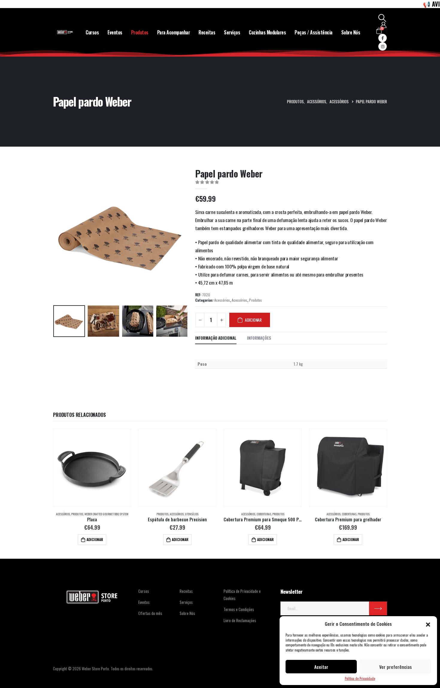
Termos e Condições (239, 609)
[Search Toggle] (382, 18)
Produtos (139, 32)
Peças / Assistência (314, 32)
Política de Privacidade (360, 678)
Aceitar (321, 666)
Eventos (114, 32)
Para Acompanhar (173, 32)
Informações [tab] (259, 338)
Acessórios (222, 300)
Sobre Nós (350, 32)
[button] (428, 624)
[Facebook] (382, 38)
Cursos (92, 32)
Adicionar (253, 320)
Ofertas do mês (150, 613)
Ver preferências (395, 666)
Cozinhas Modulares (267, 32)
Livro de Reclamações (240, 620)
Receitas (206, 32)
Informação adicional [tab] (215, 338)
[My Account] (383, 25)
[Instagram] (382, 46)
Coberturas (264, 514)
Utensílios (191, 514)
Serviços (232, 32)
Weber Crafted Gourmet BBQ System (106, 514)
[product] (92, 467)
